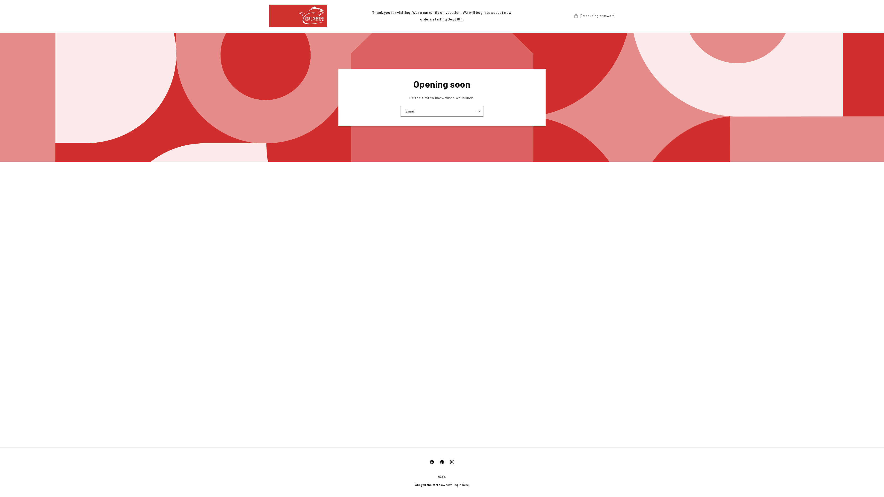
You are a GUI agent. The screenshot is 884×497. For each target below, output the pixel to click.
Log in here (461, 485)
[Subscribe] (478, 111)
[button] (594, 16)
